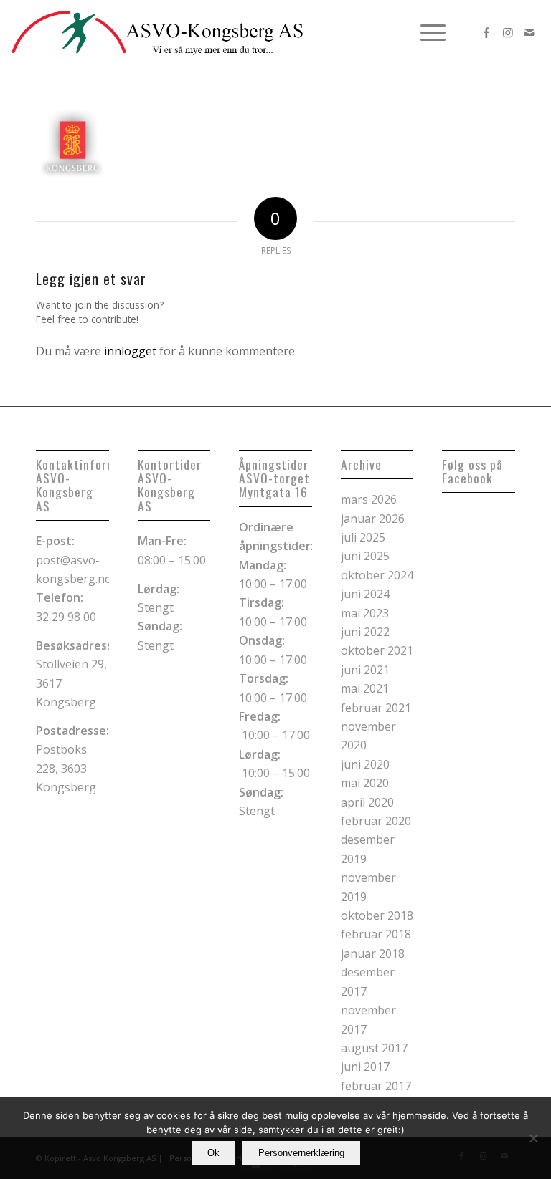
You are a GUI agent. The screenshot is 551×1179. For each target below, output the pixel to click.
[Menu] (426, 32)
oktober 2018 (377, 915)
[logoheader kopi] (157, 32)
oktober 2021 (377, 650)
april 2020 (367, 802)
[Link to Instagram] (508, 32)
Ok (213, 1152)
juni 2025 (365, 556)
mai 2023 (365, 613)
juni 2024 (365, 594)
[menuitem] (426, 32)
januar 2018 (373, 953)
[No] (533, 1138)
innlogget (130, 351)
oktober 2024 (377, 575)
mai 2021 (365, 688)
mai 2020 (365, 783)
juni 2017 (365, 1066)
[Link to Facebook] (486, 32)
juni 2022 (365, 632)
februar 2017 (376, 1086)
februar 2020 (376, 821)
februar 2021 (376, 708)
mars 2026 (369, 499)
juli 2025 (363, 537)
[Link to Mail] (529, 32)
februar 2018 (376, 934)
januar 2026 (373, 518)
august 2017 (374, 1048)
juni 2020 (365, 764)
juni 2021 (365, 670)
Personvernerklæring (301, 1152)
